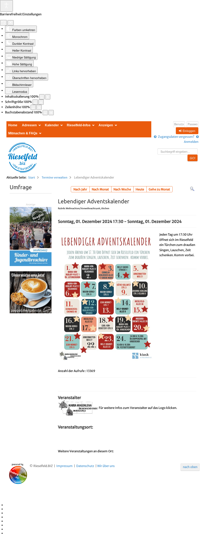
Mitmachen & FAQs (22, 133)
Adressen (29, 125)
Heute (140, 189)
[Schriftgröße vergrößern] (41, 102)
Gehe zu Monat (159, 189)
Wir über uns (106, 466)
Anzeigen (106, 125)
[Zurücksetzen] (3, 23)
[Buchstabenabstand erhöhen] (51, 112)
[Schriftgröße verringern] (35, 102)
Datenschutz (85, 466)
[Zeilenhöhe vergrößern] (39, 107)
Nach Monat (100, 189)
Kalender (52, 125)
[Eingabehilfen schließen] (10, 22)
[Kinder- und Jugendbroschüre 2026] (31, 236)
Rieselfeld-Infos (79, 125)
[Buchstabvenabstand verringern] (45, 112)
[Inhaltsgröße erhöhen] (47, 96)
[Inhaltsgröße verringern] (41, 96)
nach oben (190, 467)
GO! (192, 158)
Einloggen (189, 131)
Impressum (64, 466)
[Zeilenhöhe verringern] (33, 107)
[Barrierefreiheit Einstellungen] (6, 6)
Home (12, 125)
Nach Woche (122, 189)
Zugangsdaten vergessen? (176, 137)
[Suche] (192, 189)
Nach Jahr (80, 189)
